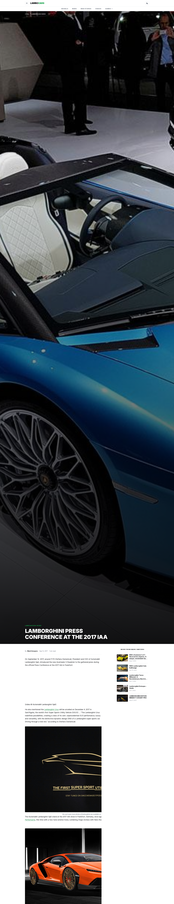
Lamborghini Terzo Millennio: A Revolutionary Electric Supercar (137, 678)
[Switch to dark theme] (147, 3)
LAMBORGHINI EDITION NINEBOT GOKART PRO (138, 697)
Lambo (37, 3)
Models (64, 8)
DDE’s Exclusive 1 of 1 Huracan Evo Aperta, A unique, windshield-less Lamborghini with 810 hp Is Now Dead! (138, 658)
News (74, 8)
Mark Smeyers (32, 651)
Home (27, 14)
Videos (98, 8)
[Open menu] (27, 3)
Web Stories (86, 8)
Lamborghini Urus (51, 709)
